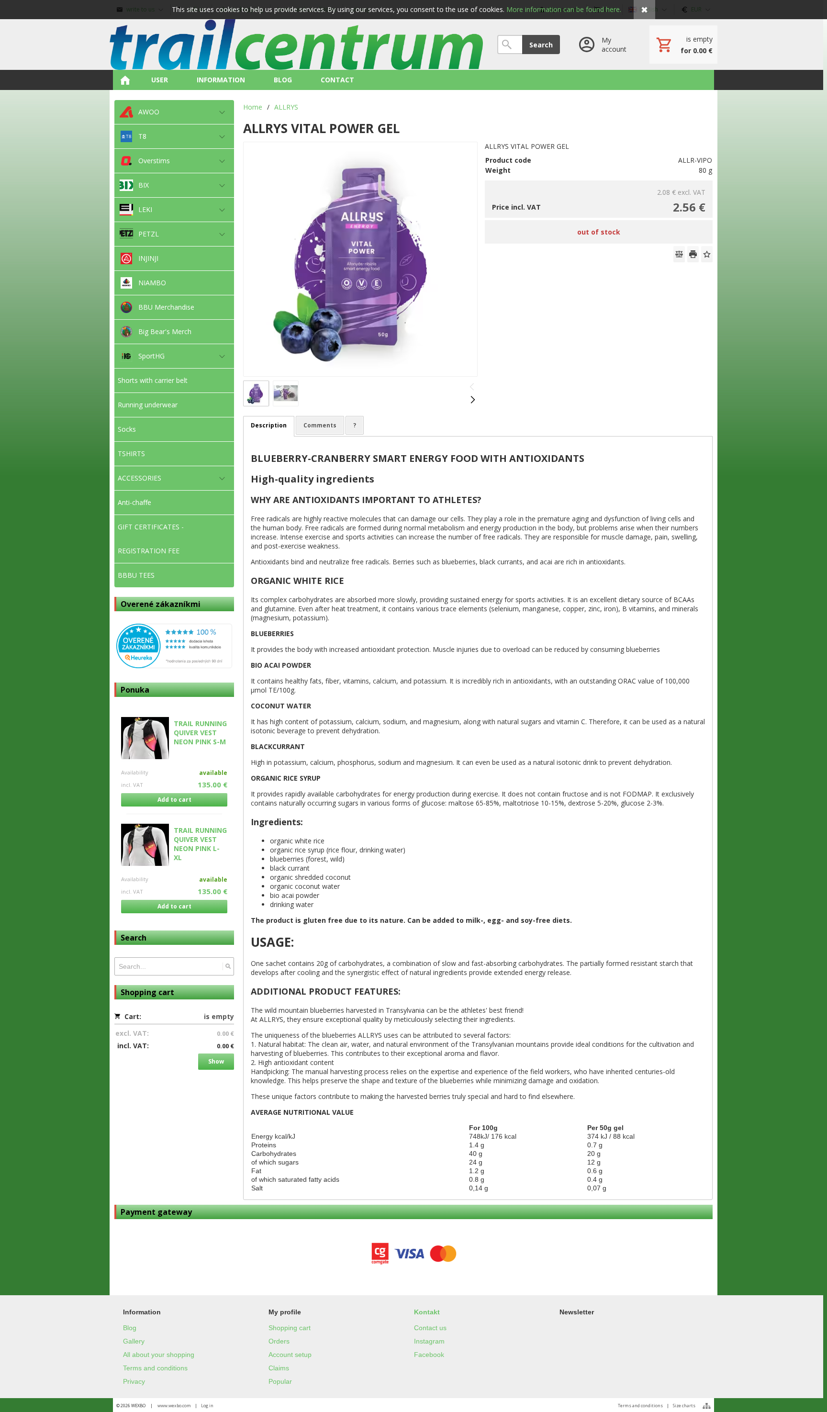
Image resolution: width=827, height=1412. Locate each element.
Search (541, 44)
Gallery (134, 1341)
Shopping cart (289, 1328)
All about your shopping (158, 1354)
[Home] (296, 44)
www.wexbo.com (174, 1405)
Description (269, 425)
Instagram (429, 1341)
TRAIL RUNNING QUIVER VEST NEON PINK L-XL (200, 844)
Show (216, 1061)
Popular (280, 1381)
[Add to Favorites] (707, 254)
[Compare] (679, 254)
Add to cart (174, 800)
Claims (278, 1368)
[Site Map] (707, 1406)
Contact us (430, 1328)
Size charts (684, 1405)
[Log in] (604, 44)
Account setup (290, 1354)
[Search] (228, 966)
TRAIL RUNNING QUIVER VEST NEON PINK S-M (200, 732)
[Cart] (683, 44)
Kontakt (427, 1312)
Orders (279, 1341)
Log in (207, 1405)
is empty (219, 1016)
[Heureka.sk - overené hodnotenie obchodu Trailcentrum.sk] (174, 665)
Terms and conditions (155, 1368)
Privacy (134, 1381)
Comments (319, 425)
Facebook (429, 1354)
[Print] (693, 254)
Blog (129, 1328)
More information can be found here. (563, 9)
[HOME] (125, 80)
